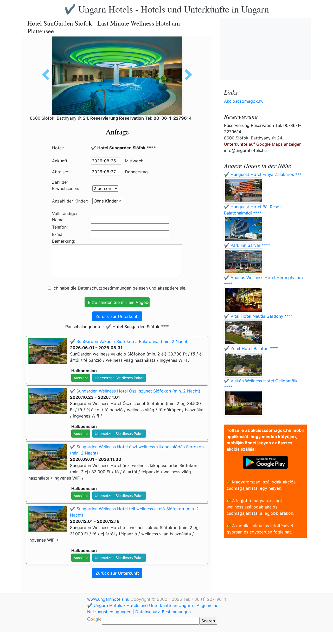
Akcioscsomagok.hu (244, 101)
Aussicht (81, 378)
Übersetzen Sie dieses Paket (119, 378)
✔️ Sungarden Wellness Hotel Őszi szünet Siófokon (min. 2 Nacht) (135, 391)
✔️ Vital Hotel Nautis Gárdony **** (258, 316)
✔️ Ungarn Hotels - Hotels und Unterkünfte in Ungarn (166, 9)
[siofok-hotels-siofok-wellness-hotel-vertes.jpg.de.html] (186, 74)
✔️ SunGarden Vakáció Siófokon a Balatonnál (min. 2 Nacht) (129, 341)
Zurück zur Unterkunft (117, 316)
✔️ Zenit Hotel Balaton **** (251, 348)
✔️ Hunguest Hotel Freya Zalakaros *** (263, 174)
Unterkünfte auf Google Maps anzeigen (263, 144)
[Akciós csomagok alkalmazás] (265, 461)
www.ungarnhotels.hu (109, 599)
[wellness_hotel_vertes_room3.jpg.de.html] (47, 74)
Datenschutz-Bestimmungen (163, 611)
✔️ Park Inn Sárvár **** (247, 245)
